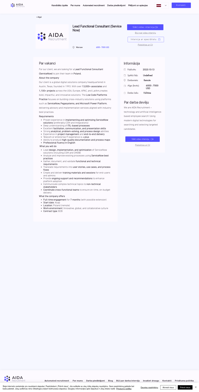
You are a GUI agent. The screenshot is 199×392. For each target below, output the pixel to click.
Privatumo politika (123, 388)
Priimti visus (185, 387)
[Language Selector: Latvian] (161, 5)
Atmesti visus (168, 387)
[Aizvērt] (195, 387)
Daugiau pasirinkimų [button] (149, 387)
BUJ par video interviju (145, 33)
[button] (145, 45)
